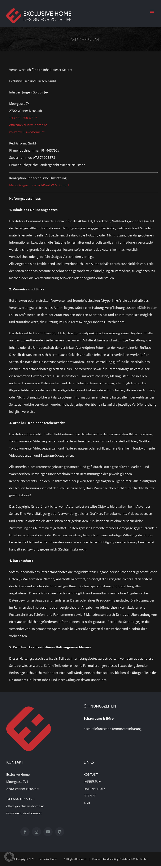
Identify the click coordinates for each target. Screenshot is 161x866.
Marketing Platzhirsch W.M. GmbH (127, 859)
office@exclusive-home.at (25, 806)
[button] (9, 857)
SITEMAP (90, 796)
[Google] (59, 831)
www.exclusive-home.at (26, 132)
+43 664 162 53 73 (21, 799)
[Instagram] (36, 831)
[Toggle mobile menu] (152, 11)
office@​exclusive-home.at (28, 125)
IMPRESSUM (92, 781)
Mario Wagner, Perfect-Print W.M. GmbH (39, 185)
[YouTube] (48, 831)
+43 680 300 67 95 (23, 118)
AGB (87, 803)
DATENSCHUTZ (95, 789)
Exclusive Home (48, 859)
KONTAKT (91, 774)
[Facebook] (25, 831)
